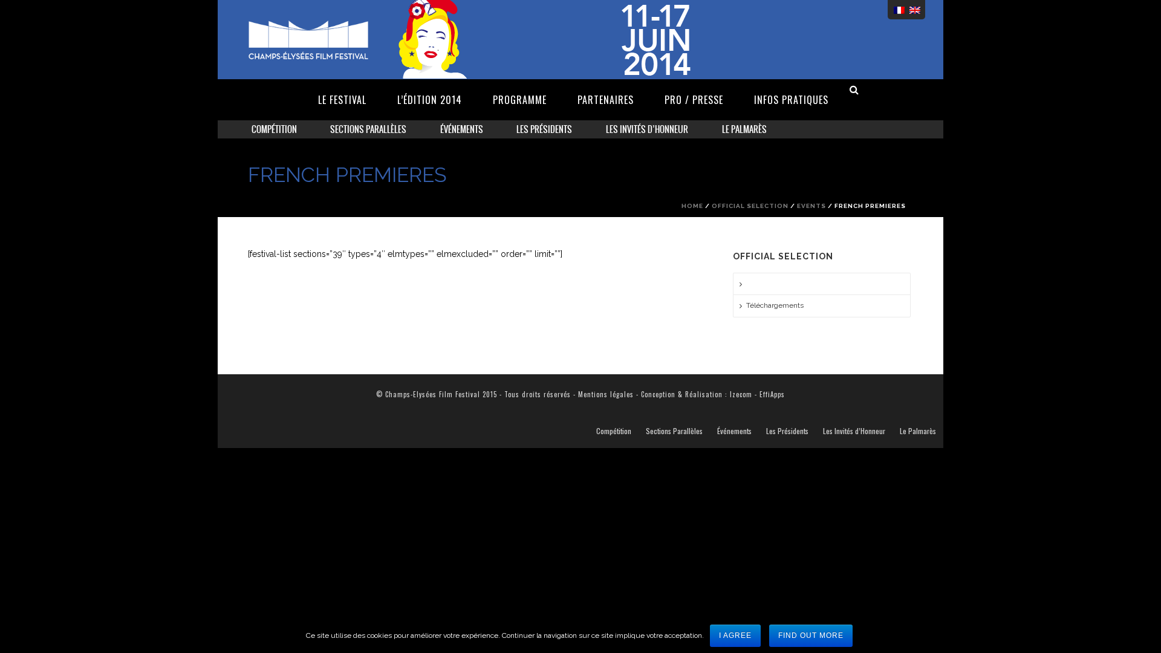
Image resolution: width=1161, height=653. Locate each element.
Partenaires (605, 100)
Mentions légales (606, 394)
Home (692, 206)
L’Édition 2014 (429, 100)
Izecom (741, 394)
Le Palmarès (744, 129)
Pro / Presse (694, 100)
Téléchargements (775, 305)
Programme (520, 100)
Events (811, 206)
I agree (735, 635)
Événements (461, 129)
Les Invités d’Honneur (647, 129)
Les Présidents (544, 129)
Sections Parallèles (368, 129)
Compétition (274, 129)
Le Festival (342, 100)
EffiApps (772, 394)
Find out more (811, 635)
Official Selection (750, 206)
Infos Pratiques (791, 100)
